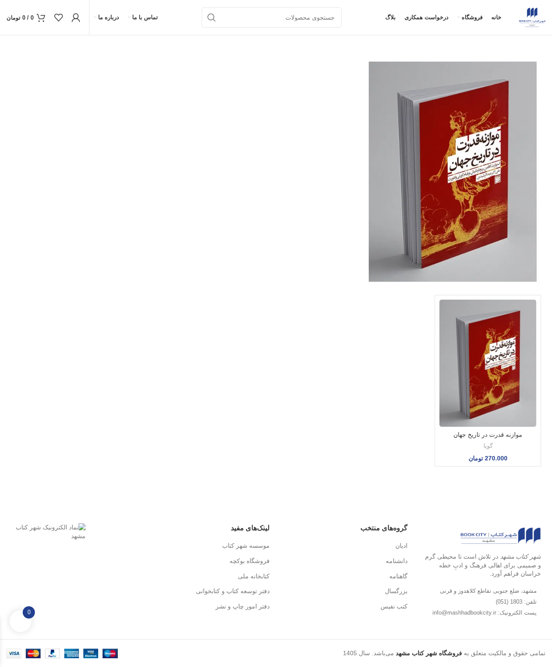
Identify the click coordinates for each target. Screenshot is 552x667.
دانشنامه (397, 560)
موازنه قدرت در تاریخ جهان (487, 434)
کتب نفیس (394, 606)
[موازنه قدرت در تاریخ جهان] (487, 363)
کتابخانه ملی (254, 576)
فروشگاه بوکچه (250, 560)
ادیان (401, 545)
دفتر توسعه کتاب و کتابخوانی (233, 591)
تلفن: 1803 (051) (516, 601)
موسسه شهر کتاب (246, 545)
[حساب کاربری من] (76, 17)
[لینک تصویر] (500, 535)
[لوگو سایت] (532, 17)
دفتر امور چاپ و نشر (243, 606)
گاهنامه (398, 576)
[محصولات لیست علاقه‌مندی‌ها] (58, 17)
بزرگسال (396, 591)
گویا (488, 445)
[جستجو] (212, 17)
